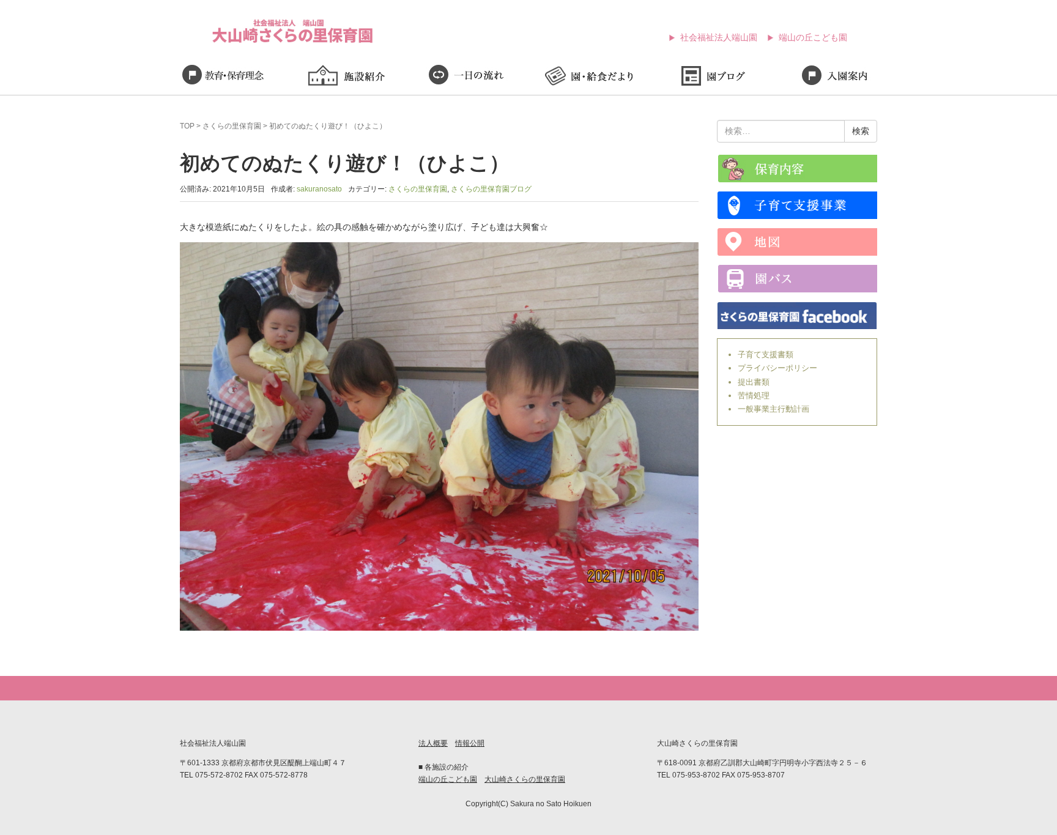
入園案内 (834, 77)
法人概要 (433, 743)
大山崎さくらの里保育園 (524, 779)
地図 (797, 242)
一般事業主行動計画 (773, 409)
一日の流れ (467, 77)
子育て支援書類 (765, 354)
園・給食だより (589, 77)
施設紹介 (345, 77)
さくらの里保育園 (231, 126)
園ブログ (712, 77)
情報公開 (469, 743)
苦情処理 (754, 395)
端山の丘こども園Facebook (797, 315)
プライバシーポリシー (777, 368)
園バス (797, 278)
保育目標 (222, 77)
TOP (187, 126)
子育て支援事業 (797, 205)
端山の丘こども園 (813, 37)
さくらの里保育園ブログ (491, 189)
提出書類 (754, 382)
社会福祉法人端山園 (718, 37)
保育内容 (797, 168)
